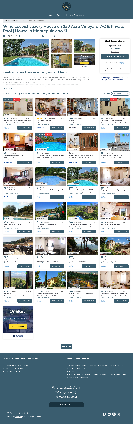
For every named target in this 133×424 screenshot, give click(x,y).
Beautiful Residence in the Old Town (81, 259)
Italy (23, 21)
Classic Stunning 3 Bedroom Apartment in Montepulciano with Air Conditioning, (96, 365)
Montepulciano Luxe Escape (110, 259)
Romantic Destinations (75, 15)
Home (50, 15)
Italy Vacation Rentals (13, 371)
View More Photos (11, 63)
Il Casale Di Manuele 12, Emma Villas (81, 293)
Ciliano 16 (7, 293)
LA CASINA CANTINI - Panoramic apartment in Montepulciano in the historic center (97, 374)
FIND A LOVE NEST (66, 405)
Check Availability (115, 56)
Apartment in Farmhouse (12, 224)
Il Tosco (71, 120)
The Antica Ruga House (44, 120)
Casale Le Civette (10, 190)
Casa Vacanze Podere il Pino (13, 155)
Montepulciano (39, 21)
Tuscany (29, 21)
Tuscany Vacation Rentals (14, 368)
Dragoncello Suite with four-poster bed (114, 293)
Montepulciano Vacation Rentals (17, 365)
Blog (58, 15)
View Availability (24, 128)
